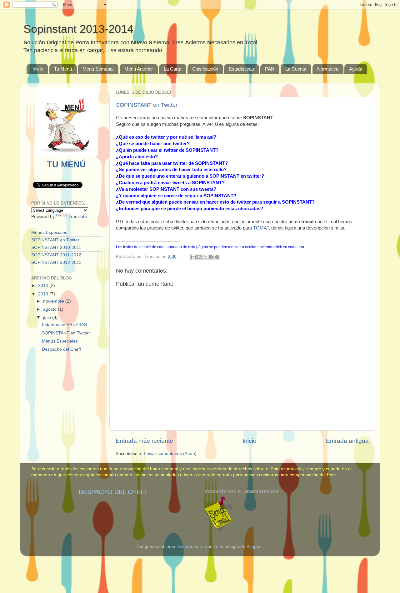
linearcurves (190, 546)
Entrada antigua (347, 440)
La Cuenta (295, 69)
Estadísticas (241, 69)
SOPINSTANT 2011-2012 (56, 255)
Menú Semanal (97, 69)
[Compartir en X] (205, 257)
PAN (269, 69)
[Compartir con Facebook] (211, 257)
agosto (50, 309)
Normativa (327, 69)
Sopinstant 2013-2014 (78, 28)
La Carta (172, 69)
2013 (43, 294)
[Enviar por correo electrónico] (193, 257)
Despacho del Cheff (61, 349)
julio (47, 317)
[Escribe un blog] (199, 257)
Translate (77, 216)
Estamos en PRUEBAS (64, 324)
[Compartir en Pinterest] (217, 257)
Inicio (37, 69)
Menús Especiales (49, 232)
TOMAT (261, 227)
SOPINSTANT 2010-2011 (56, 247)
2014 (43, 285)
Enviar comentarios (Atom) (170, 453)
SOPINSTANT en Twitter (147, 105)
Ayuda (355, 69)
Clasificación (205, 69)
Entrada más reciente (144, 440)
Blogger (254, 546)
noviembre (54, 301)
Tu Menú (63, 69)
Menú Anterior (138, 69)
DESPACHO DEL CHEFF (113, 491)
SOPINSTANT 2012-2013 (56, 262)
